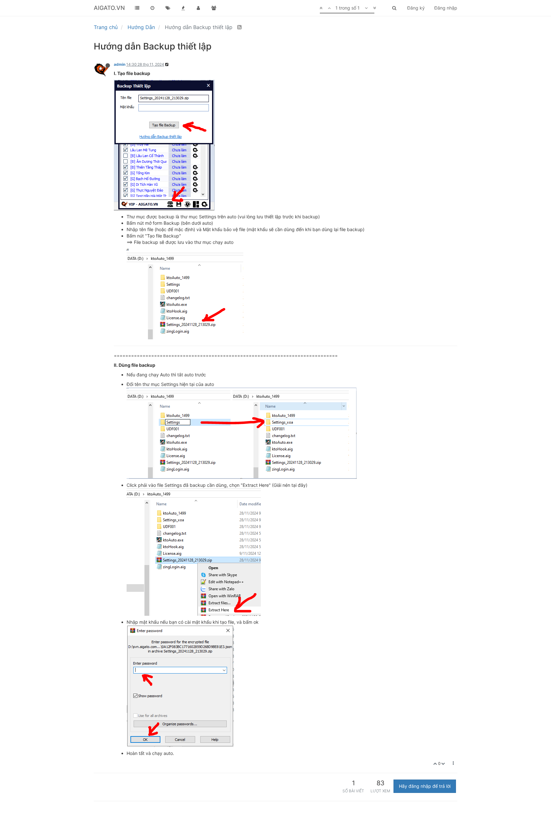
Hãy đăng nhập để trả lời (425, 786)
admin (119, 64)
